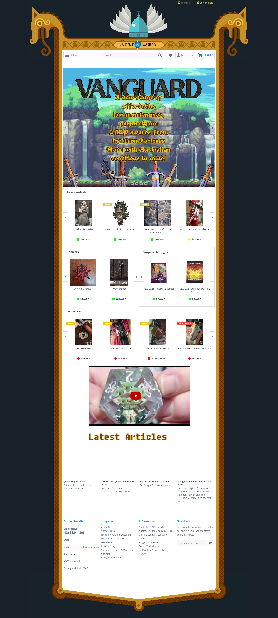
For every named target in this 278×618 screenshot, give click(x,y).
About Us (106, 527)
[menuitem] (73, 55)
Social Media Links (149, 546)
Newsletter (107, 542)
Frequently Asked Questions (116, 534)
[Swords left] (95, 172)
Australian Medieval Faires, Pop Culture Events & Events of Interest (156, 534)
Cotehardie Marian (83, 229)
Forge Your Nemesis (150, 542)
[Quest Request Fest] (81, 467)
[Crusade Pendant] (123, 272)
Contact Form (108, 530)
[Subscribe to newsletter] (210, 543)
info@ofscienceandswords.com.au (81, 546)
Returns (143, 553)
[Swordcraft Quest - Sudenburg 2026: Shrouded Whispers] (120, 467)
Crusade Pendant (123, 288)
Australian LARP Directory (153, 527)
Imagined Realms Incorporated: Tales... (195, 483)
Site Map (106, 553)
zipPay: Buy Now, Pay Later (153, 550)
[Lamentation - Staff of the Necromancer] (157, 213)
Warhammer (87, 288)
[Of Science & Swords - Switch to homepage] (139, 44)
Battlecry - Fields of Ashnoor (155, 481)
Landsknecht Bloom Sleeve (194, 229)
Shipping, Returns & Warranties (118, 550)
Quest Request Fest (74, 481)
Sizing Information (111, 557)
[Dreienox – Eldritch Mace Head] (120, 213)
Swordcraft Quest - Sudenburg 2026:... (118, 483)
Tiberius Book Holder (87, 348)
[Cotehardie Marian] (83, 213)
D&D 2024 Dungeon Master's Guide (194, 290)
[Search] (159, 55)
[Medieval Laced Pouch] (124, 332)
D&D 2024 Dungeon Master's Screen (158, 290)
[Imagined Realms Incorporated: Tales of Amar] (196, 467)
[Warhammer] (87, 272)
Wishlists (185, 2)
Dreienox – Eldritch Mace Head (120, 229)
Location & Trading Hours (115, 538)
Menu (75, 55)
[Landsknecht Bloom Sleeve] (194, 213)
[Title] (139, 89)
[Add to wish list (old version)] (170, 55)
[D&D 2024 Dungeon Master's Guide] (194, 272)
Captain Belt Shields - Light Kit (161, 348)
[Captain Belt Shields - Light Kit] (161, 332)
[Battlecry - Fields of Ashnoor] (158, 467)
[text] (139, 129)
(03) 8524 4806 (74, 532)
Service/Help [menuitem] (206, 2)
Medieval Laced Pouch (125, 348)
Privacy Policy (108, 546)
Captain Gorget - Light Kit (198, 348)
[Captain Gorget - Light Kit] (198, 332)
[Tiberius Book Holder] (87, 332)
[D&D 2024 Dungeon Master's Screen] (158, 272)
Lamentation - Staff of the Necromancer (157, 231)
